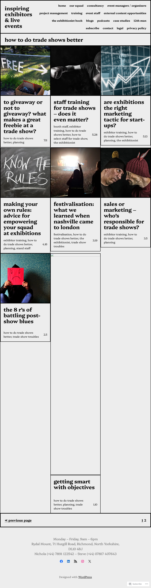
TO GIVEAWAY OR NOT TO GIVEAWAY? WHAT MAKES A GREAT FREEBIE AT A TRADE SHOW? (25, 116)
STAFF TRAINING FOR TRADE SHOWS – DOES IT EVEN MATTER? (75, 110)
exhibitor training (115, 132)
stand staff (23, 248)
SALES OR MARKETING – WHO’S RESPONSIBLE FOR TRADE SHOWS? (124, 215)
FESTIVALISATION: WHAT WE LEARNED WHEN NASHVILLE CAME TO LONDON (74, 215)
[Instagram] (82, 561)
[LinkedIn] (68, 561)
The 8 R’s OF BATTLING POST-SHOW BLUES (22, 315)
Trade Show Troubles (26, 336)
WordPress (85, 577)
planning (18, 142)
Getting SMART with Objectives (74, 484)
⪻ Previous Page (18, 520)
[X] (89, 561)
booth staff (61, 126)
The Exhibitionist (64, 142)
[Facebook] (61, 561)
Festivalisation (63, 234)
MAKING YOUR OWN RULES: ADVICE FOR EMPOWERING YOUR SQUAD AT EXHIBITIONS (22, 218)
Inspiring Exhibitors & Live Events (18, 16)
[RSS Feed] (75, 561)
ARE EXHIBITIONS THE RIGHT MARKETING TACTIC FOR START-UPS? (124, 113)
